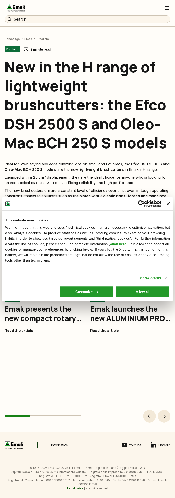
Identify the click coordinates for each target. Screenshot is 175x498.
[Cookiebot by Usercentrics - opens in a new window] (141, 203)
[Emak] (16, 8)
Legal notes (75, 488)
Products (43, 39)
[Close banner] (168, 203)
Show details (150, 278)
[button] (149, 416)
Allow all (142, 292)
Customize (84, 292)
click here (118, 244)
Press (28, 39)
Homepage (12, 39)
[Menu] (166, 8)
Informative (59, 445)
